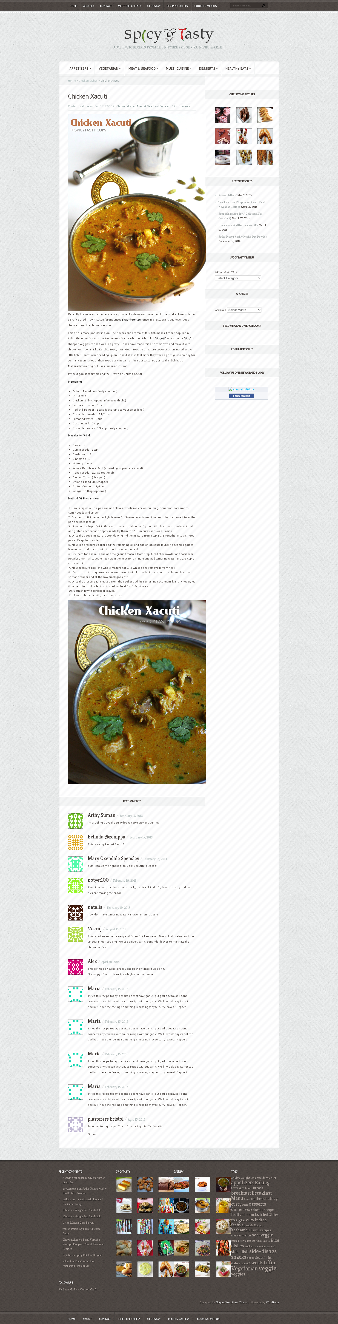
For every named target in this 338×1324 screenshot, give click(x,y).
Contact (106, 6)
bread (248, 1188)
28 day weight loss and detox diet (253, 1178)
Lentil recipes (260, 1230)
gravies (246, 1219)
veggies (238, 1274)
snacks (238, 1256)
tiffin (269, 1262)
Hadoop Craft (88, 1289)
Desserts (208, 68)
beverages (237, 1188)
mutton (246, 1235)
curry (236, 1204)
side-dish (240, 1252)
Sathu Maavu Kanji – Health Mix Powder (242, 237)
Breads (258, 1188)
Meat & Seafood (143, 68)
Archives (220, 310)
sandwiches (259, 1246)
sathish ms (69, 1199)
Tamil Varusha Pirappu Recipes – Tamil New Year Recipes (83, 1244)
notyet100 (98, 880)
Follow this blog (241, 395)
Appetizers (80, 68)
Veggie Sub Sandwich (87, 1210)
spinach (245, 1263)
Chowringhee (70, 1240)
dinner (237, 1209)
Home (73, 6)
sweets (256, 1262)
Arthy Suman (101, 815)
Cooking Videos (205, 6)
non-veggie (262, 1235)
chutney (270, 1198)
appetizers (242, 1182)
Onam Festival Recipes (243, 1240)
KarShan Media (68, 1289)
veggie (268, 1268)
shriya (85, 106)
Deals (245, 1204)
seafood (271, 1246)
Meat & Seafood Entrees (153, 106)
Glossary (154, 6)
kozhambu (240, 1230)
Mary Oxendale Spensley (113, 858)
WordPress (272, 1302)
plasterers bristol (105, 1119)
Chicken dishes (88, 80)
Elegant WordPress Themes (232, 1302)
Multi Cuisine (178, 68)
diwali (248, 1210)
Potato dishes (263, 1240)
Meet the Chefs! (129, 6)
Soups (251, 1258)
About (88, 6)
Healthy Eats (238, 68)
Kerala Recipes (255, 1225)
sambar (249, 1246)
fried (264, 1214)
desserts (257, 1204)
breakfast (241, 1193)
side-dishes (263, 1251)
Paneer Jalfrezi (227, 195)
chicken (257, 1198)
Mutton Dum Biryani (82, 1223)
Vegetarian (109, 68)
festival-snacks (245, 1214)
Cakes (247, 1199)
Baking (262, 1182)
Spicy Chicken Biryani (89, 1255)
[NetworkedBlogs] (242, 389)
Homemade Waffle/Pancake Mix (238, 225)
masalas (236, 1235)
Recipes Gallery (177, 6)
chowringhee (70, 1188)
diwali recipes (264, 1209)
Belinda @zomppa (106, 837)
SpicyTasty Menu (226, 271)
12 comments (181, 106)
